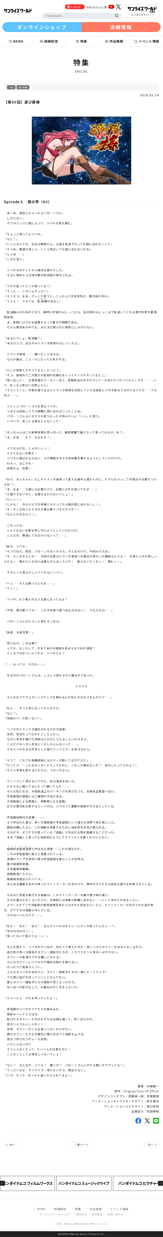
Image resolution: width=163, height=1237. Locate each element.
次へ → (152, 1144)
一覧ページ (81, 1144)
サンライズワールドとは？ (56, 1214)
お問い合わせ (115, 1214)
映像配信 (60, 1209)
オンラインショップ (42, 26)
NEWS (41, 1209)
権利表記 (97, 1214)
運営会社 (81, 1214)
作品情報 (95, 1209)
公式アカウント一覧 (96, 6)
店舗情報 (121, 26)
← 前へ (10, 1144)
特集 (78, 1209)
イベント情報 (119, 1209)
